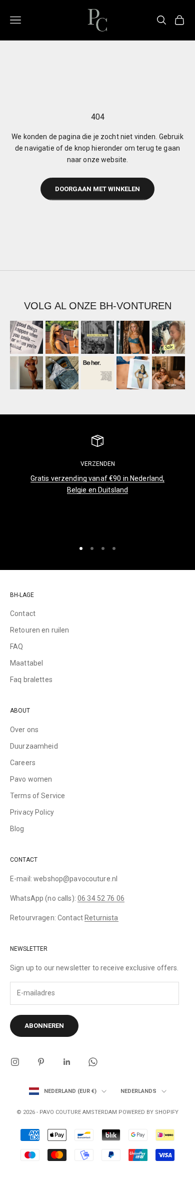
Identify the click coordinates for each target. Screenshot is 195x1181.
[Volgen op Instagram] (15, 1062)
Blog (17, 829)
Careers (23, 763)
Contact (23, 614)
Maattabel (26, 663)
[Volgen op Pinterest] (41, 1062)
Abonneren (44, 1025)
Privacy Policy (32, 812)
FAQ (16, 647)
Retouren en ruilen (40, 630)
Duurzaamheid (34, 746)
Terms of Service (37, 796)
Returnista (101, 918)
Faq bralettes (31, 680)
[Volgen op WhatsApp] (93, 1062)
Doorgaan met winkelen (97, 189)
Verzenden (97, 463)
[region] (97, 483)
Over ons (24, 730)
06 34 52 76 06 (101, 898)
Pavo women (31, 779)
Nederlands (138, 1091)
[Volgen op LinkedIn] (67, 1062)
